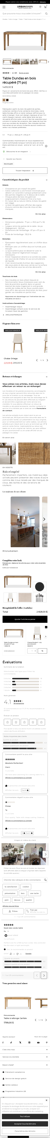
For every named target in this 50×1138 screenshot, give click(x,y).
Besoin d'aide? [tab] (8, 1065)
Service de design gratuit (15, 1078)
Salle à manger (13, 19)
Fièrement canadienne (15, 1072)
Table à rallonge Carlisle (15, 1018)
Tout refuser (25, 1116)
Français (18, 315)
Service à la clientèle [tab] (11, 1057)
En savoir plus (8, 437)
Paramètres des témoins (25, 1131)
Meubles (5, 19)
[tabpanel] (18, 348)
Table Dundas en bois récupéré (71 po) (19, 80)
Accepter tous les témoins (25, 1124)
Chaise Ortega (11, 359)
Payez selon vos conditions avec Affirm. (26, 2)
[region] (25, 1116)
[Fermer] (46, 1100)
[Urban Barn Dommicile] (25, 7)
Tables (21, 19)
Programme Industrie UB (15, 1091)
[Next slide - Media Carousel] (44, 519)
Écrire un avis (24, 73)
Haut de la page (40, 1037)
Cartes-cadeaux (11, 1085)
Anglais (9, 315)
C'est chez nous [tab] (9, 1050)
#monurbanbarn (10, 551)
